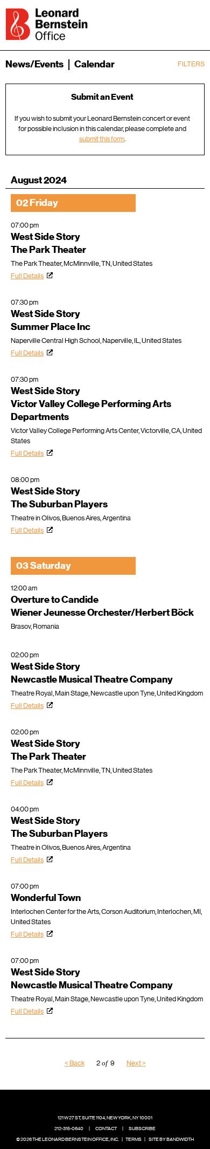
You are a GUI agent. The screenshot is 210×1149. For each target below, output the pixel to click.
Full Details (27, 276)
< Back (75, 1063)
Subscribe (142, 1128)
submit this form (101, 139)
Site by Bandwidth (171, 1139)
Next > (136, 1063)
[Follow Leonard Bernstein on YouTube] (130, 1101)
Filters (191, 64)
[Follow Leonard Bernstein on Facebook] (80, 1101)
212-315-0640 (68, 1128)
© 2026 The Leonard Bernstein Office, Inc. (67, 1139)
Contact (106, 1128)
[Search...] (162, 23)
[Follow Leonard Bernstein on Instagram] (113, 1101)
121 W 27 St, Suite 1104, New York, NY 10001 (105, 1117)
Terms (133, 1139)
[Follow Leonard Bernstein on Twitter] (97, 1101)
